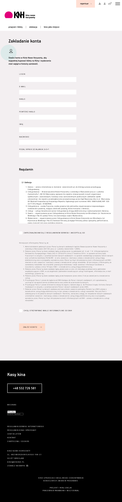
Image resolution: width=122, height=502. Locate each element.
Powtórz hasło (27, 112)
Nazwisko (24, 137)
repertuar (84, 4)
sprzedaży (31, 430)
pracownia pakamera (54, 490)
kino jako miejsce (51, 27)
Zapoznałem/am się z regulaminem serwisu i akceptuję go (54, 233)
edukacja (33, 27)
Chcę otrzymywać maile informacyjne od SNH (48, 310)
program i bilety (15, 27)
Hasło (22, 99)
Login (22, 74)
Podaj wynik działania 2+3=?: (34, 149)
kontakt (11, 437)
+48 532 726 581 (24, 388)
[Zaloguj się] (105, 4)
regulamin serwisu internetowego (25, 426)
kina (21, 430)
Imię (21, 124)
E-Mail (22, 86)
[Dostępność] (99, 4)
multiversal (73, 490)
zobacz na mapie (16, 466)
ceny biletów (14, 434)
